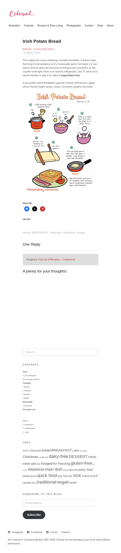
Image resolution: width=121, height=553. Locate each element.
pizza (33, 476)
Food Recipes (44, 49)
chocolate (83, 451)
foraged (46, 463)
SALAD (67, 476)
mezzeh (73, 469)
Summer (27, 391)
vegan (81, 232)
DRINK (92, 457)
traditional (69, 232)
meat (65, 470)
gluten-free (81, 463)
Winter (26, 398)
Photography (73, 25)
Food (25, 372)
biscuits (36, 450)
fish (38, 464)
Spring (26, 387)
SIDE (77, 476)
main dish (53, 469)
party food (85, 469)
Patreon (65, 532)
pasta (26, 476)
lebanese (36, 469)
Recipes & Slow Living (50, 25)
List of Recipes (30, 375)
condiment (43, 457)
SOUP (94, 476)
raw (60, 476)
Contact (89, 25)
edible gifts (29, 463)
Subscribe (34, 514)
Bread (27, 49)
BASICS (26, 451)
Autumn (27, 394)
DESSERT (78, 456)
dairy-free (56, 232)
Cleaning (28, 406)
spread (27, 482)
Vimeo (54, 532)
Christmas (30, 457)
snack (85, 476)
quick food (47, 475)
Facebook (36, 532)
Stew (33, 482)
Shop (100, 25)
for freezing (61, 463)
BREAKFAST (41, 232)
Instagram (17, 532)
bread (27, 232)
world (73, 482)
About (110, 25)
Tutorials (29, 25)
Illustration (14, 25)
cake (75, 450)
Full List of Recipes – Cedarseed (56, 259)
